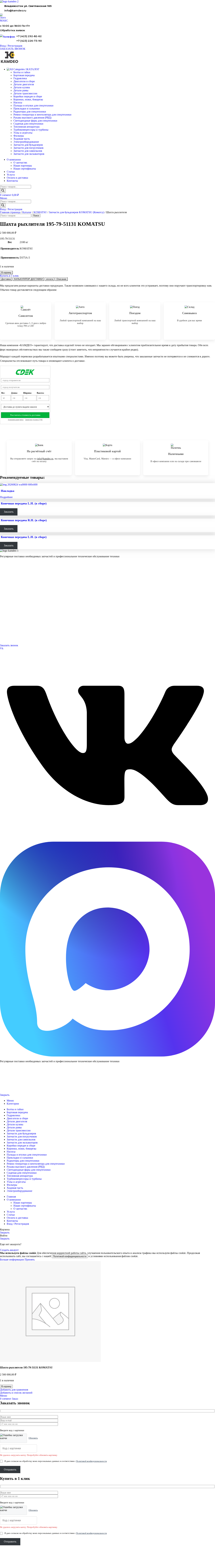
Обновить (33, 1438)
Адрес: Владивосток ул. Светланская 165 (20, 632)
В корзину (6, 272)
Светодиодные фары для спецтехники (35, 120)
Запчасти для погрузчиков (28, 147)
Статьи (3, 615)
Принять (30, 1259)
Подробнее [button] (6, 497)
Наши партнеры (22, 165)
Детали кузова (21, 87)
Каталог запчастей (10, 570)
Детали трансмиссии (25, 93)
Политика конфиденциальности (13, 1084)
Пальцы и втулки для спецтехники (33, 105)
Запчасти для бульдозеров (28, 144)
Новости (4, 610)
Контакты (5, 602)
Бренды (4, 619)
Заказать (8, 511)
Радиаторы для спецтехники (29, 111)
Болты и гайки (21, 72)
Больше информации (12, 1259)
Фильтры (18, 135)
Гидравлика (20, 78)
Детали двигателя (23, 84)
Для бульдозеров (8, 575)
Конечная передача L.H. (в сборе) (24, 503)
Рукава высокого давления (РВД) (32, 117)
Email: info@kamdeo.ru (11, 637)
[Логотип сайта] (9, 1)
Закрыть (4, 1094)
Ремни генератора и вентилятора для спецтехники (42, 114)
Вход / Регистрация (18, 1223)
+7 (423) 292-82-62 (29, 36)
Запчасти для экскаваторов (28, 153)
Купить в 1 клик (9, 275)
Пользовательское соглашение (12, 1089)
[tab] (6, 279)
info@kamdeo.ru (15, 10)
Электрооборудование (26, 141)
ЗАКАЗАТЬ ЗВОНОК (12, 48)
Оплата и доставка (9, 606)
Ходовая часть (21, 138)
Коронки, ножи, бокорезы (28, 99)
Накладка (7, 490)
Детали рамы (20, 90)
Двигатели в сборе (24, 81)
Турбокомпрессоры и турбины (30, 129)
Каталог (27, 212)
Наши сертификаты (24, 168)
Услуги (4, 592)
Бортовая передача (24, 75)
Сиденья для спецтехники (28, 123)
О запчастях (20, 162)
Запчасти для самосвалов (27, 150)
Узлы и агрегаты (22, 132)
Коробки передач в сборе (27, 96)
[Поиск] (3, 191)
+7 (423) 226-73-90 (29, 40)
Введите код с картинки (12, 1430)
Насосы (17, 102)
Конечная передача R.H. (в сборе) (24, 520)
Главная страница (10, 212)
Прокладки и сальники (26, 108)
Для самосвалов (8, 583)
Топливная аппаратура (26, 126)
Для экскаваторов (9, 588)
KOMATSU (40, 212)
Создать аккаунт (9, 1250)
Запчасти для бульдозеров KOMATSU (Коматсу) (76, 212)
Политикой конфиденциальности (69, 1256)
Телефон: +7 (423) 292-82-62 (14, 628)
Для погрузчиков (8, 579)
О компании (7, 597)
